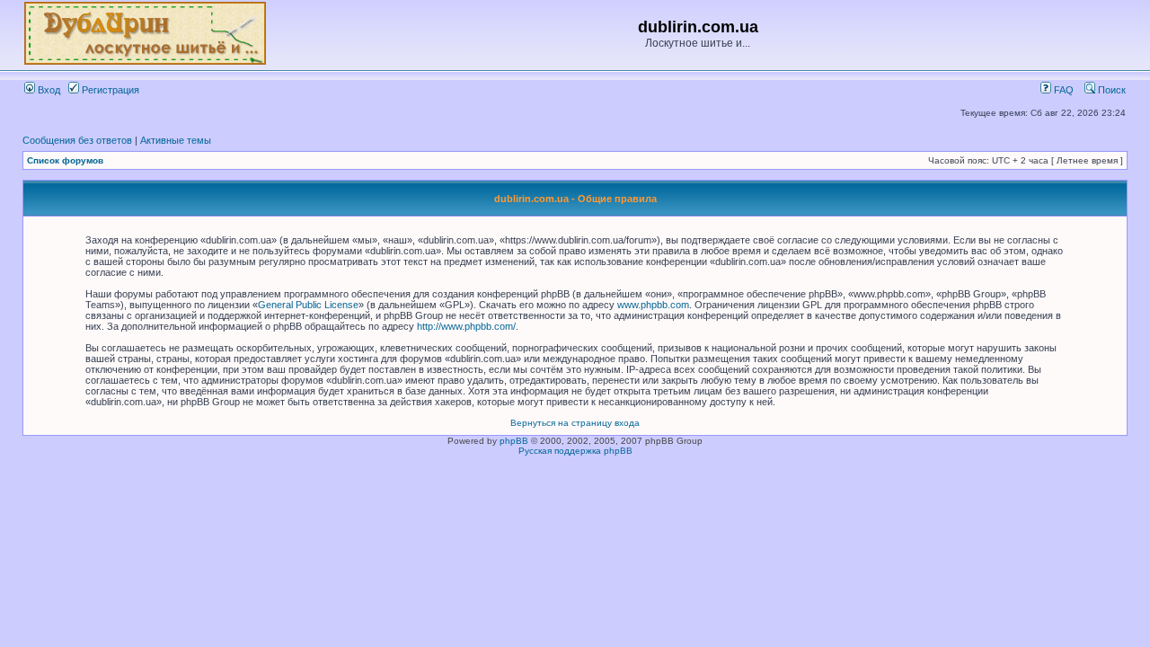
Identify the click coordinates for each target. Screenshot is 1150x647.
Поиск (1110, 89)
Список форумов (65, 160)
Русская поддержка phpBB (575, 451)
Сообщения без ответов (77, 140)
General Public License (308, 304)
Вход (47, 89)
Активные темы (175, 140)
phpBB (514, 441)
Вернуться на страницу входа (575, 423)
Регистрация (109, 89)
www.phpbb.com (653, 304)
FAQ (1062, 89)
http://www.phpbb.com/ (466, 326)
